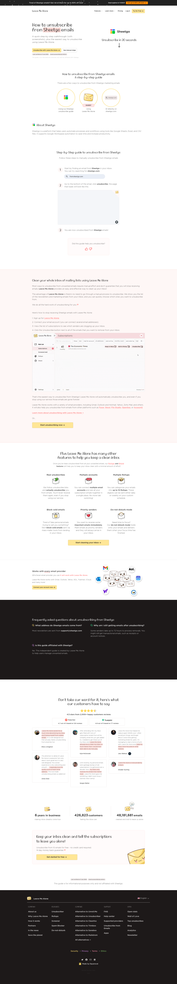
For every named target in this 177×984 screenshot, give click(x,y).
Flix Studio (116, 408)
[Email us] (91, 960)
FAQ (106, 912)
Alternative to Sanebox (85, 930)
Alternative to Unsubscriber (87, 916)
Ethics (103, 951)
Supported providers (113, 921)
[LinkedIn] (95, 960)
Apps (106, 933)
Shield (121, 463)
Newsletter (132, 935)
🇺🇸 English (142, 898)
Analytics (131, 930)
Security (75, 951)
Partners (32, 926)
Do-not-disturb (58, 930)
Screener (56, 921)
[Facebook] (86, 960)
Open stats (132, 912)
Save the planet (35, 935)
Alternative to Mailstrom (86, 935)
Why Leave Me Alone (38, 916)
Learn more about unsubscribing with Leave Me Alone (57, 413)
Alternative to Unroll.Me (86, 912)
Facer (101, 408)
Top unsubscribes (135, 921)
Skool (107, 408)
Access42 (138, 408)
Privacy (85, 951)
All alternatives (82, 940)
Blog (129, 926)
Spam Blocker (58, 926)
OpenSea (126, 408)
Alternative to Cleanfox (86, 921)
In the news (33, 930)
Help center (109, 916)
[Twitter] (82, 960)
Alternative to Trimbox (85, 926)
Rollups (111, 463)
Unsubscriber (58, 912)
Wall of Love (133, 916)
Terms (95, 951)
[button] (98, 11)
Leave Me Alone (40, 11)
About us (32, 912)
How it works (34, 921)
